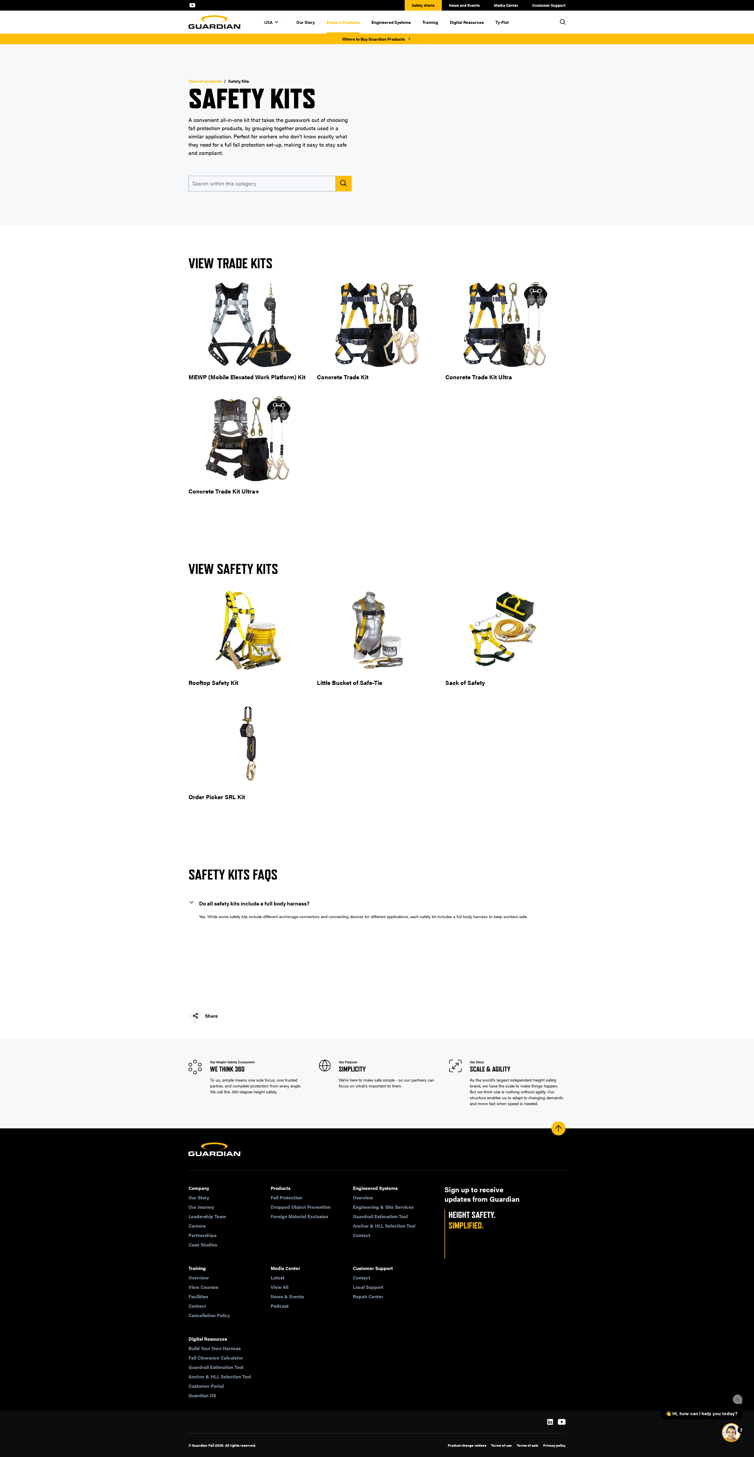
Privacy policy (554, 1445)
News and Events (464, 5)
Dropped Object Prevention (300, 1206)
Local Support (368, 1287)
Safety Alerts (423, 5)
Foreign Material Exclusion (299, 1216)
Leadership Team (207, 1216)
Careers (197, 1225)
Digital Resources (467, 22)
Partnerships (202, 1235)
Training (430, 22)
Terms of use (501, 1445)
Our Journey (201, 1206)
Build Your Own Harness (214, 1348)
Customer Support (549, 5)
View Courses (203, 1287)
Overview (363, 1197)
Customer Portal (206, 1386)
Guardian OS (202, 1395)
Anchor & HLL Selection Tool (384, 1225)
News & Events (287, 1296)
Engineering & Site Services (383, 1206)
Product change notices (467, 1445)
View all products (204, 81)
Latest (278, 1277)
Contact (361, 1235)
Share (211, 1015)
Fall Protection (286, 1197)
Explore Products (343, 22)
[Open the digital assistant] (731, 1432)
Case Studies (202, 1244)
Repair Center (368, 1296)
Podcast (280, 1305)
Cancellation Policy (209, 1315)
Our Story (305, 22)
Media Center (506, 5)
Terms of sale (527, 1445)
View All (279, 1287)
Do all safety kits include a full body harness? (254, 903)
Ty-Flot (502, 22)
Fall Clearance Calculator (215, 1357)
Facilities (198, 1296)
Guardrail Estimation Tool (380, 1216)
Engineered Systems (391, 22)
